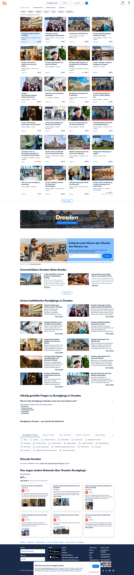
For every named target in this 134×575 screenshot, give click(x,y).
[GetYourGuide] (4, 3)
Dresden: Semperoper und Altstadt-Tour (32, 485)
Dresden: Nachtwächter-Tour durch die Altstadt (34, 515)
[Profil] (129, 2)
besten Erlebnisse (59, 463)
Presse (90, 557)
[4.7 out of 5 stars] (24, 481)
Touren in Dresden (71, 542)
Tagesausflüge (25, 411)
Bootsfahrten (24, 406)
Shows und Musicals (26, 408)
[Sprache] (123, 2)
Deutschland (30, 542)
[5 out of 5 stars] (35, 488)
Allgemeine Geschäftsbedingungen (70, 560)
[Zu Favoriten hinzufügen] (40, 18)
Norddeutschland (40, 542)
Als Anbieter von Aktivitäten (105, 551)
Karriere (91, 552)
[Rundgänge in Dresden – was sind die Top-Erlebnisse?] (112, 421)
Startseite (22, 542)
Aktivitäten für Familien (27, 410)
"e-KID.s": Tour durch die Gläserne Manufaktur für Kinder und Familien (98, 486)
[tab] (30, 435)
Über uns (91, 550)
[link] (31, 30)
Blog (90, 555)
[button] (31, 30)
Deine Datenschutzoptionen (69, 557)
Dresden (42, 463)
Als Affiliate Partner (105, 556)
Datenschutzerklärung (67, 555)
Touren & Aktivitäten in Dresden (55, 542)
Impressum (64, 552)
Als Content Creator (105, 554)
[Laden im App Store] (54, 557)
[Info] (38, 14)
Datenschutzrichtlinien (35, 264)
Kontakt (64, 550)
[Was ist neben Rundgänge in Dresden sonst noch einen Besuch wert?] (112, 401)
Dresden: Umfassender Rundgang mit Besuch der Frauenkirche (66, 486)
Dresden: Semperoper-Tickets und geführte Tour (98, 515)
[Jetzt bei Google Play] (54, 551)
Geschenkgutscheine (94, 560)
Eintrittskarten (25, 413)
